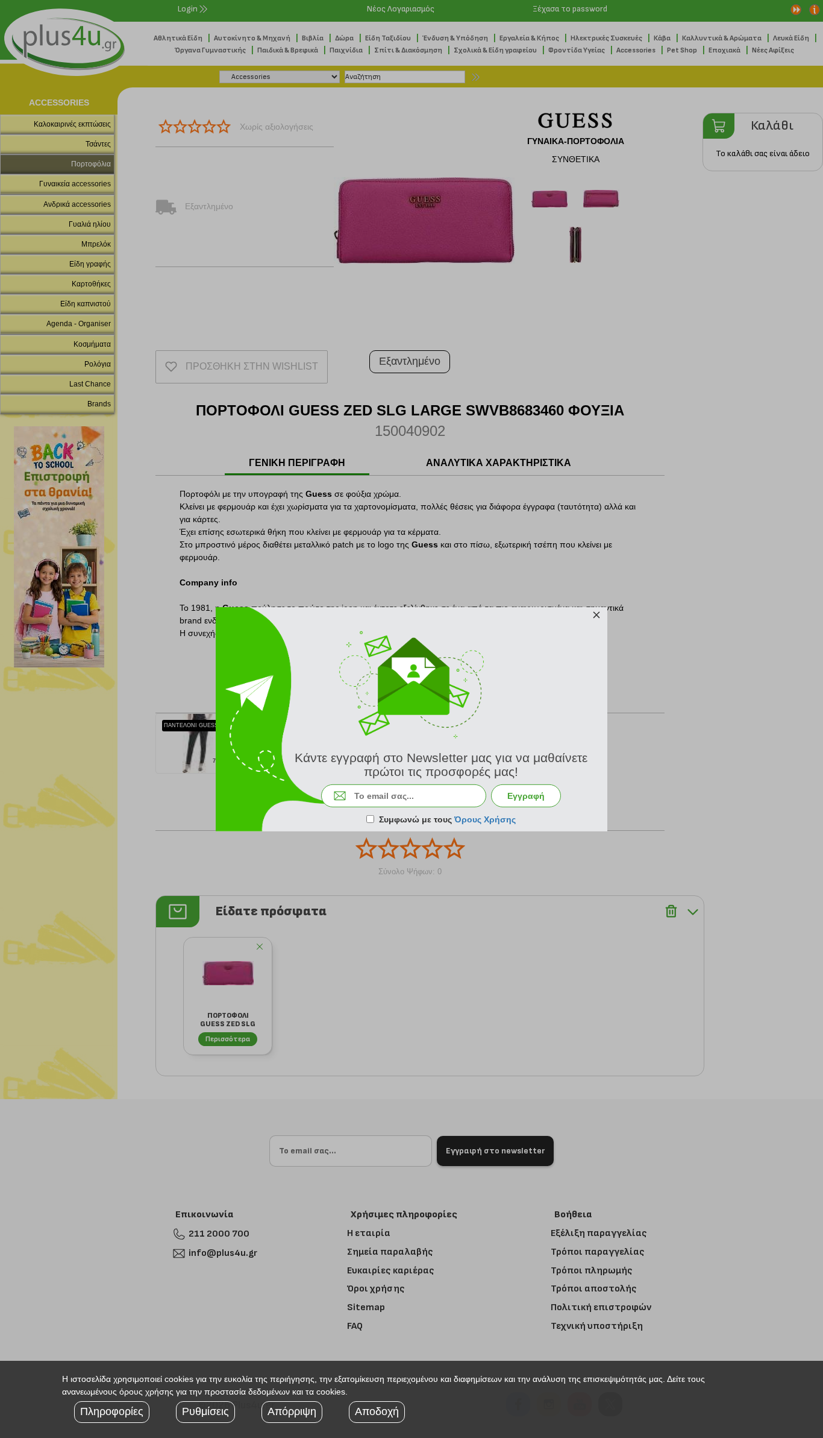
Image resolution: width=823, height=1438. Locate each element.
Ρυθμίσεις (205, 1411)
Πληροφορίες (111, 1411)
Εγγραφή (526, 796)
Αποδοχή (377, 1411)
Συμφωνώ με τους (447, 819)
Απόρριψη (292, 1411)
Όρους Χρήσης (485, 819)
